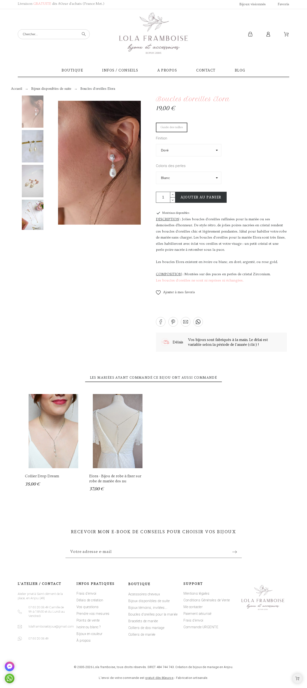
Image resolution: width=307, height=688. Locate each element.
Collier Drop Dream (42, 476)
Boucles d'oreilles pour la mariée (153, 614)
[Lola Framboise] (153, 34)
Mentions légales (196, 593)
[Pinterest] (168, 652)
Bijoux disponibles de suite (149, 601)
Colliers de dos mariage (146, 628)
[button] (175, 292)
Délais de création (90, 600)
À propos (84, 640)
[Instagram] (153, 652)
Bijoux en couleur (90, 634)
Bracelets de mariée (143, 621)
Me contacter (193, 607)
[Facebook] (138, 652)
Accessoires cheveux (144, 594)
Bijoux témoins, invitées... (147, 608)
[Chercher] (84, 34)
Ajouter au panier (201, 197)
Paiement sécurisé (197, 614)
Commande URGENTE (200, 627)
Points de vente (88, 620)
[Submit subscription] (234, 552)
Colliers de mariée (141, 634)
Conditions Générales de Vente (206, 600)
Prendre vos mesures (93, 614)
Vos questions (88, 607)
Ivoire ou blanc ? (89, 627)
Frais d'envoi (86, 593)
